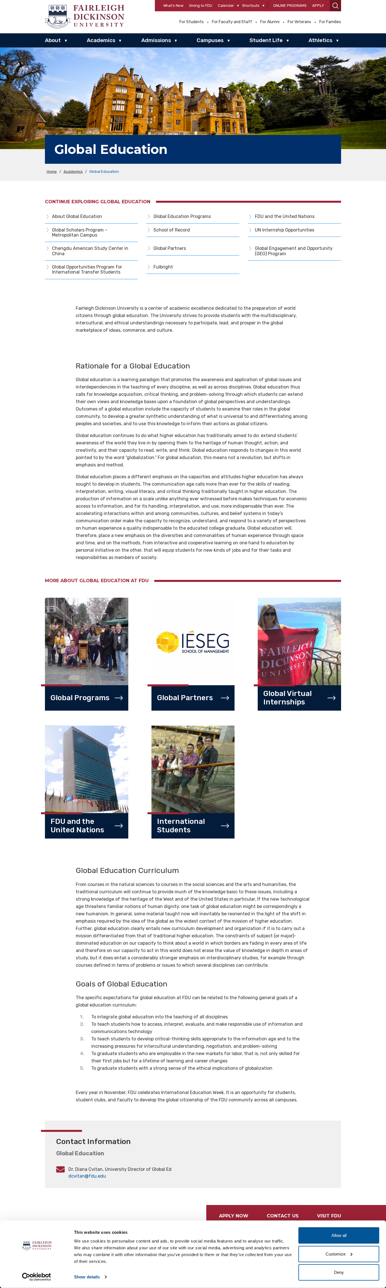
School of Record (171, 230)
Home (52, 171)
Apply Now (233, 1216)
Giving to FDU (200, 5)
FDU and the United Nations (285, 216)
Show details (87, 1276)
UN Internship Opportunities (284, 230)
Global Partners (169, 248)
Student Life (266, 40)
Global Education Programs (182, 216)
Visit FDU (329, 1216)
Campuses (210, 40)
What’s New (173, 5)
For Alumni (269, 22)
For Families (330, 22)
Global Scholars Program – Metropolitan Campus (79, 232)
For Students (191, 22)
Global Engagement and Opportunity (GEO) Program (294, 251)
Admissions (156, 40)
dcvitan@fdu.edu (87, 1176)
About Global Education (77, 216)
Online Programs (290, 5)
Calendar (226, 5)
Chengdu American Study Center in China (90, 251)
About (53, 40)
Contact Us (283, 1216)
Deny (339, 1272)
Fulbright (163, 267)
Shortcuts (250, 5)
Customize (336, 1253)
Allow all (338, 1235)
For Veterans (299, 22)
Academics (101, 40)
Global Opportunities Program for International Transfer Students (87, 269)
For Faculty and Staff (232, 22)
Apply (318, 5)
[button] (335, 5)
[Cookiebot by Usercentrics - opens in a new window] (36, 1277)
